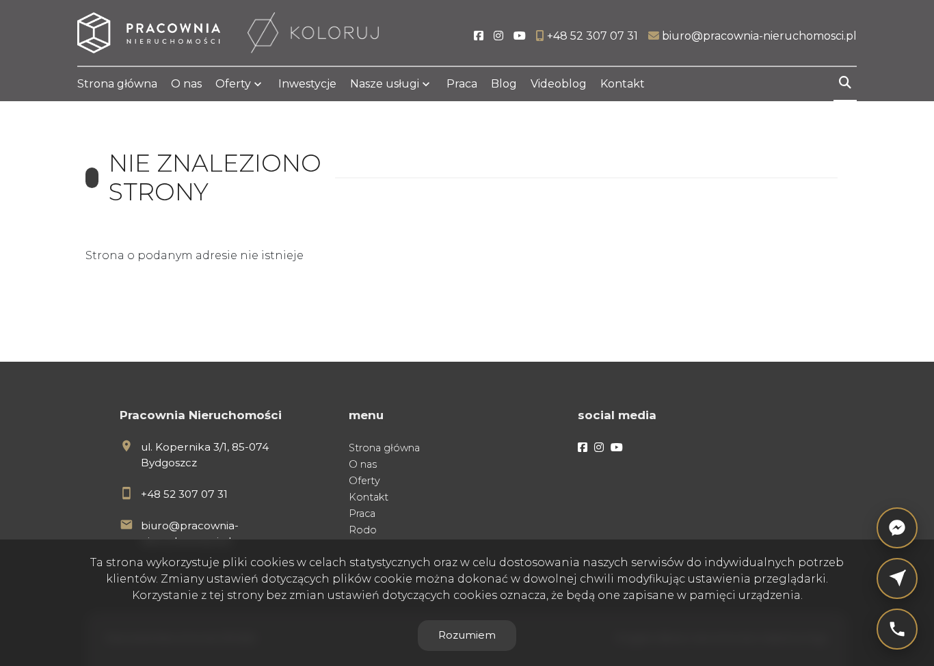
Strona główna (117, 83)
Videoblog (559, 83)
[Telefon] (897, 629)
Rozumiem (467, 634)
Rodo (363, 530)
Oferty (233, 83)
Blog (504, 83)
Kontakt (622, 83)
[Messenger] (897, 527)
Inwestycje (307, 83)
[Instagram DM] (897, 578)
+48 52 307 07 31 (184, 494)
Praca (461, 83)
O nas (186, 83)
